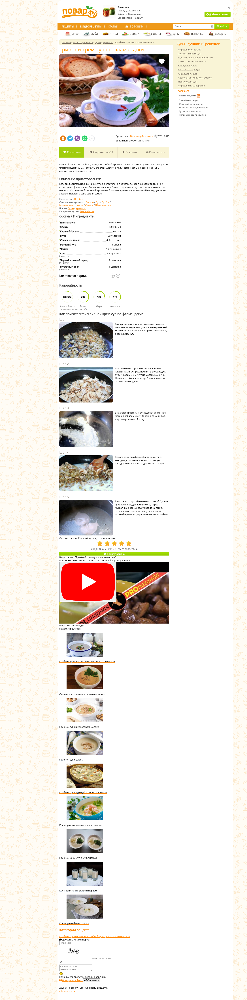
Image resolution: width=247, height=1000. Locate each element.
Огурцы (122, 10)
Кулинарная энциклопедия (193, 107)
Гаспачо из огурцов (189, 69)
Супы (71, 208)
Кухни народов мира (190, 111)
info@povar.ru (67, 991)
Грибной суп (96, 936)
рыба (94, 34)
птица (114, 34)
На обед (78, 199)
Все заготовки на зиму (130, 17)
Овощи (90, 202)
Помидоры (133, 10)
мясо (75, 34)
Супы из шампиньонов (116, 936)
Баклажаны (134, 14)
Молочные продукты (71, 205)
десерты (221, 34)
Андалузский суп (187, 73)
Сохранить (73, 152)
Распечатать (156, 152)
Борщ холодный (187, 65)
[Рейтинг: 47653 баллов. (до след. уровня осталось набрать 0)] (156, 136)
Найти (223, 26)
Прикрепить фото (72, 980)
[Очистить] (212, 26)
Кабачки (122, 14)
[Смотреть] (87, 582)
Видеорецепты (91, 26)
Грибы (105, 202)
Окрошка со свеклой (189, 49)
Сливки (89, 205)
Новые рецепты (187, 95)
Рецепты (67, 26)
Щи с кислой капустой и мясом (195, 57)
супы (176, 34)
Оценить (131, 152)
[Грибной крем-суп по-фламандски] (114, 90)
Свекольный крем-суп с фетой (195, 77)
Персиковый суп (187, 81)
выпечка (197, 34)
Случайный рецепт (189, 100)
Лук (98, 202)
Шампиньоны (103, 205)
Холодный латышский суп (192, 61)
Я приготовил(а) (102, 152)
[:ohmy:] (61, 973)
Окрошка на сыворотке (191, 85)
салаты (156, 34)
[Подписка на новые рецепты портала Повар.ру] (198, 96)
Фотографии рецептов (191, 103)
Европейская (87, 211)
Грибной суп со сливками (74, 936)
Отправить (93, 980)
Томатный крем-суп (189, 53)
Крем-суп (81, 208)
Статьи (113, 26)
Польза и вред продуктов (192, 114)
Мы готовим (134, 26)
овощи (134, 34)
